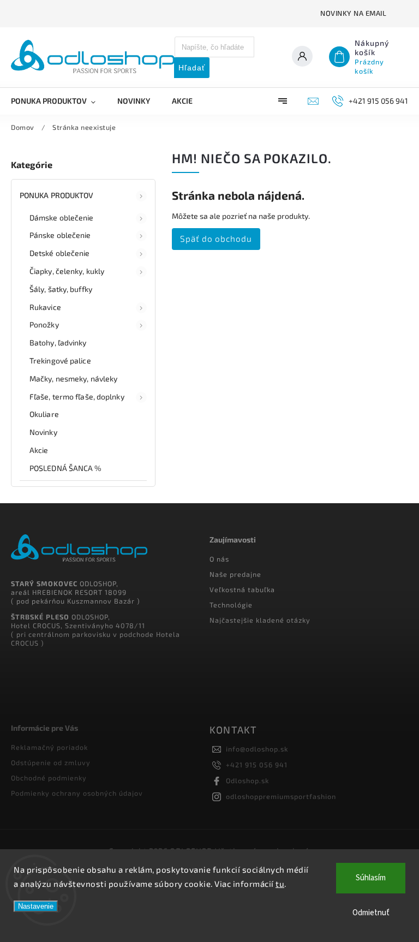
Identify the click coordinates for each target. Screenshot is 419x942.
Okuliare (44, 414)
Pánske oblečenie (60, 235)
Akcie (39, 450)
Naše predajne (235, 574)
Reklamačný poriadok (49, 747)
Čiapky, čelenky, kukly (66, 271)
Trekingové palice (60, 360)
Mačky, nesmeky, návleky (73, 378)
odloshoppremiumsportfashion (281, 796)
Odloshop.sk (248, 780)
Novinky (43, 432)
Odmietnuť (371, 913)
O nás (219, 559)
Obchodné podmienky (49, 777)
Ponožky (44, 324)
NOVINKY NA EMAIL (353, 13)
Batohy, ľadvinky (58, 342)
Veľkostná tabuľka (242, 589)
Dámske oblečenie (61, 217)
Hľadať (191, 67)
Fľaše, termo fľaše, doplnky (76, 396)
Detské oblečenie (59, 253)
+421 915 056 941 (257, 764)
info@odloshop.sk (257, 748)
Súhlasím (371, 878)
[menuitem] (58, 101)
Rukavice (45, 307)
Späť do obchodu (216, 238)
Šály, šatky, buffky (60, 289)
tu (280, 884)
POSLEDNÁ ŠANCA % (65, 468)
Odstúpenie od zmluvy (51, 762)
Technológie (231, 604)
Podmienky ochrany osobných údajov (77, 793)
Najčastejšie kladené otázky (260, 620)
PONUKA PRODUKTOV (57, 195)
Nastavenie (35, 906)
